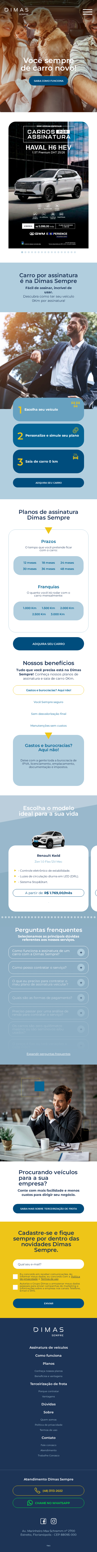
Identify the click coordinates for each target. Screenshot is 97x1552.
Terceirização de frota (48, 1384)
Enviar (48, 1303)
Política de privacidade (48, 1425)
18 (56, 917)
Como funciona (48, 1355)
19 (59, 917)
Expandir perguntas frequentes (48, 1053)
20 (63, 917)
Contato (49, 1437)
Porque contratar (48, 1391)
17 (53, 917)
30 (96, 917)
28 (89, 917)
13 (66, 252)
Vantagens (48, 1396)
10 (56, 252)
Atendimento (48, 1450)
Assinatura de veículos (48, 1347)
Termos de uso (49, 1278)
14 (69, 252)
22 (69, 917)
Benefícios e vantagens (48, 1376)
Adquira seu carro (49, 482)
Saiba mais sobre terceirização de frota (48, 1208)
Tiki (48, 1546)
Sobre (49, 1412)
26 (82, 917)
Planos (48, 1363)
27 (86, 917)
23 (72, 917)
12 (63, 252)
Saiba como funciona (48, 80)
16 (76, 252)
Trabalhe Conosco (48, 1455)
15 (72, 252)
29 (92, 917)
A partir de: (48, 893)
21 (66, 917)
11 (59, 252)
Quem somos (48, 1420)
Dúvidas (48, 1404)
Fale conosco (48, 1445)
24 (76, 917)
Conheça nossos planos (49, 1371)
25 (79, 917)
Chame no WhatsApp (52, 1503)
